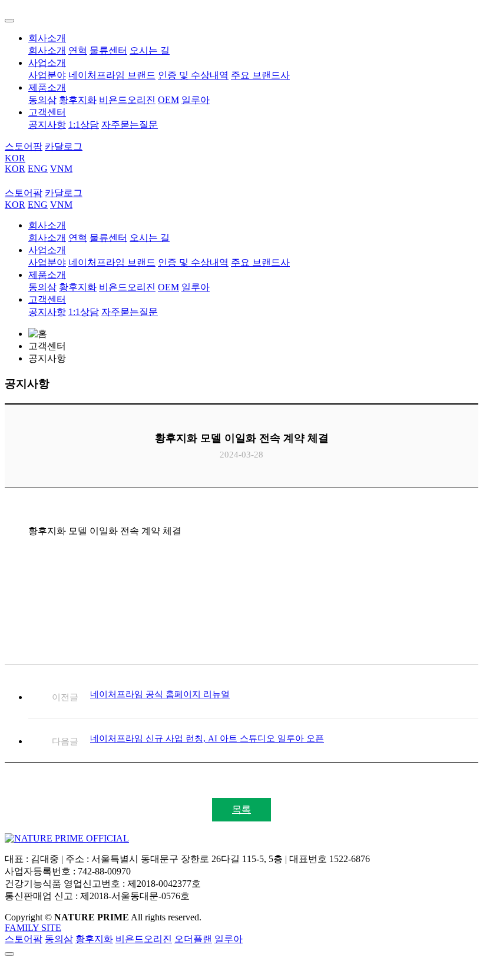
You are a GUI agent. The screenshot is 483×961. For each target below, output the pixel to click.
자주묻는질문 (129, 125)
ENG (38, 169)
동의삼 (42, 100)
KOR (15, 158)
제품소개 (47, 87)
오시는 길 (150, 50)
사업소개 (47, 63)
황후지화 (78, 100)
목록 (241, 809)
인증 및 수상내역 (193, 75)
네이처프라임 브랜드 (112, 75)
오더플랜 (193, 939)
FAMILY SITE (33, 928)
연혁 (77, 50)
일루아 (195, 100)
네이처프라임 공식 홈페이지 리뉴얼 (160, 694)
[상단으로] (9, 954)
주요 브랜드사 (260, 75)
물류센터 (108, 50)
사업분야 (47, 75)
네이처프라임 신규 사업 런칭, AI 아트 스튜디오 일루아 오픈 (207, 738)
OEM (168, 100)
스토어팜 (23, 939)
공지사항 (47, 125)
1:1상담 (83, 125)
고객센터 (47, 112)
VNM (61, 169)
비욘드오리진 (127, 100)
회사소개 (47, 38)
